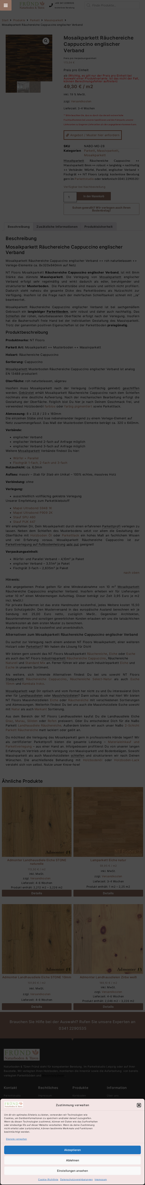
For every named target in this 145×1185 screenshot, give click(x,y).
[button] (139, 1105)
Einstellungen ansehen (72, 1171)
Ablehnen (72, 1160)
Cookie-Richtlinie (48, 1179)
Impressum (101, 1179)
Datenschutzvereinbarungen (76, 1179)
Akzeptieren (72, 1150)
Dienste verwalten (16, 1139)
